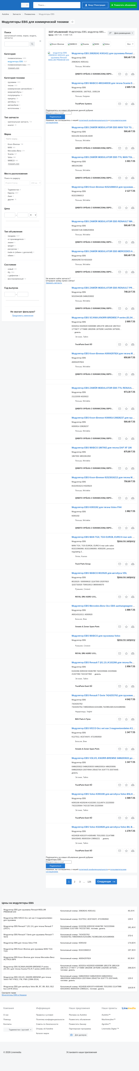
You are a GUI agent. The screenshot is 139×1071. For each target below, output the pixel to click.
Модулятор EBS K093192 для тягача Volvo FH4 (96, 507)
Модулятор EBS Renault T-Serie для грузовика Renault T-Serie (29, 935)
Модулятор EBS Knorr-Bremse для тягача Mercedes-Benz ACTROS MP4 (29, 958)
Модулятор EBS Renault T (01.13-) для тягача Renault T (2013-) (28, 927)
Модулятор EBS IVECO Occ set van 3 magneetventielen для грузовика (28, 919)
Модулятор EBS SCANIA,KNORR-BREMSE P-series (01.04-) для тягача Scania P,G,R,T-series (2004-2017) (27, 968)
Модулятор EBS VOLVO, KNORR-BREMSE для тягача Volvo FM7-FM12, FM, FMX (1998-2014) (27, 978)
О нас (6, 1015)
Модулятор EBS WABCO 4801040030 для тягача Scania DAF (103, 83)
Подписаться (55, 117)
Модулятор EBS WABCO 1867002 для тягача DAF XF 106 (102, 448)
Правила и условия (44, 1015)
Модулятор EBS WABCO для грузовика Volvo (96, 636)
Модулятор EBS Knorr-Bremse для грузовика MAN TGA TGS (28, 950)
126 (89, 882)
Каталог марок (42, 1033)
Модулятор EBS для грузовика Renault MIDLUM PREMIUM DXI (25, 911)
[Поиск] (36, 5)
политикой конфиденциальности (93, 120)
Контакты (7, 1024)
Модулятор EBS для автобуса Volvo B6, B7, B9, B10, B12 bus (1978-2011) (29, 987)
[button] (126, 74)
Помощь (7, 1019)
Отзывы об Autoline (44, 1029)
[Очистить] (40, 41)
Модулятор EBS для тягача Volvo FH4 (20, 943)
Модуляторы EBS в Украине (14, 995)
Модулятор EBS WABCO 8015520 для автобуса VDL (99, 573)
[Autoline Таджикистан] (10, 5)
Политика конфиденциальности (50, 1019)
